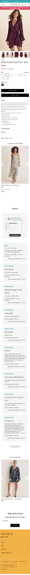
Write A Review (15, 235)
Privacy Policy (14, 561)
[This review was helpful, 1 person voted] (21, 258)
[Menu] (1, 4)
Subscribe (15, 525)
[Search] (4, 4)
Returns (3, 132)
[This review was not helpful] (23, 258)
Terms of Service (22, 561)
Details (3, 100)
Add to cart (13, 90)
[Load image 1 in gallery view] (15, 30)
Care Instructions (5, 128)
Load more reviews (15, 446)
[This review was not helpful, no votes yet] (23, 321)
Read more (22, 433)
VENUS (3, 59)
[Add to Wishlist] (26, 90)
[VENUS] (15, 4)
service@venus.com (5, 561)
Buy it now (15, 95)
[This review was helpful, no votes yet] (21, 321)
